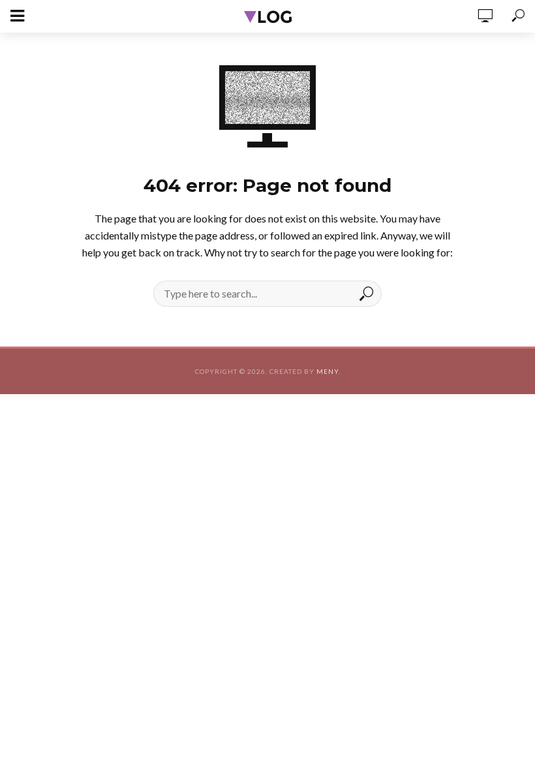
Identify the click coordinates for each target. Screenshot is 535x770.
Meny (327, 371)
